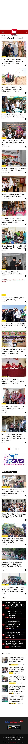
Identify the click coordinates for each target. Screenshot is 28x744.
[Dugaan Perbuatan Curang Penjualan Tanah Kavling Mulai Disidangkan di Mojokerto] (14, 481)
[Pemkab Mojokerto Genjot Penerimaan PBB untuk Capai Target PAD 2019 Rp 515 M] (14, 208)
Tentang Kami (11, 736)
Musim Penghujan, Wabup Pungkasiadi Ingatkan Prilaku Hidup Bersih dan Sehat (12, 61)
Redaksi (17, 736)
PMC (15, 739)
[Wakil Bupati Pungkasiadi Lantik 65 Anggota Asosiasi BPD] (14, 184)
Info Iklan (10, 739)
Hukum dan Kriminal (6, 376)
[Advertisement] (14, 15)
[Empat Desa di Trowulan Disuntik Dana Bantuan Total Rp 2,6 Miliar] (14, 235)
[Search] (26, 32)
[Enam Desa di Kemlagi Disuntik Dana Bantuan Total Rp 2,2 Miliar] (14, 313)
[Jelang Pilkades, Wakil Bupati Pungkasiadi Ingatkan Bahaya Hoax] (14, 130)
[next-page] (18, 449)
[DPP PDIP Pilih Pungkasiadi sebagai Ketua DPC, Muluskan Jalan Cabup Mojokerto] (14, 367)
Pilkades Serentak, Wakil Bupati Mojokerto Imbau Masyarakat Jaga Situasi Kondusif (13, 351)
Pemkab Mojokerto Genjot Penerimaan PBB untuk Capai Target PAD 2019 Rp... (13, 220)
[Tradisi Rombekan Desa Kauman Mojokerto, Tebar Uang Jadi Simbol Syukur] (14, 505)
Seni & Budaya (5, 536)
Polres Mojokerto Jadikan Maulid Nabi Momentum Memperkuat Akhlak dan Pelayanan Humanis (14, 589)
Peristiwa (12, 608)
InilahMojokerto (13, 742)
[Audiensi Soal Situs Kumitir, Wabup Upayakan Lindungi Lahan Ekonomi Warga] (14, 76)
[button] (2, 32)
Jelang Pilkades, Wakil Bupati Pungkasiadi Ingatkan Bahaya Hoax (13, 142)
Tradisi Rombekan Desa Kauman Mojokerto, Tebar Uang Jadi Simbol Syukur (14, 516)
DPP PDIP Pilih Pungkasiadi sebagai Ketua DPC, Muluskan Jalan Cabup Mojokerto (13, 381)
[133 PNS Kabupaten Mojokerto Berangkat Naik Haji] (14, 287)
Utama (7, 617)
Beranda (3, 35)
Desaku (3, 511)
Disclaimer (21, 737)
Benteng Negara (5, 584)
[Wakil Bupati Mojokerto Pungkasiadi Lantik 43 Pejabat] (14, 261)
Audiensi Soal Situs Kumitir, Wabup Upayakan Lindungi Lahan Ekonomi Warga (12, 89)
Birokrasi (4, 56)
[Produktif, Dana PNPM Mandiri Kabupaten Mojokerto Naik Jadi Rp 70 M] (14, 396)
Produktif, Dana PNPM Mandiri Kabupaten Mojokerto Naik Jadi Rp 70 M (13, 408)
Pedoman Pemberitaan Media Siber (10, 737)
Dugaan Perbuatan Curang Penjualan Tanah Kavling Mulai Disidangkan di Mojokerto (13, 491)
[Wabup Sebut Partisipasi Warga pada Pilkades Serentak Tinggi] (14, 104)
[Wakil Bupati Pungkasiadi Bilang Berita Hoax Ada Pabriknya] (14, 158)
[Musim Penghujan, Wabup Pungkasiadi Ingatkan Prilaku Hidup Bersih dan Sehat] (14, 49)
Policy (18, 739)
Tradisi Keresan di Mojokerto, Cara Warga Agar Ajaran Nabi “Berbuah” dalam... (12, 541)
